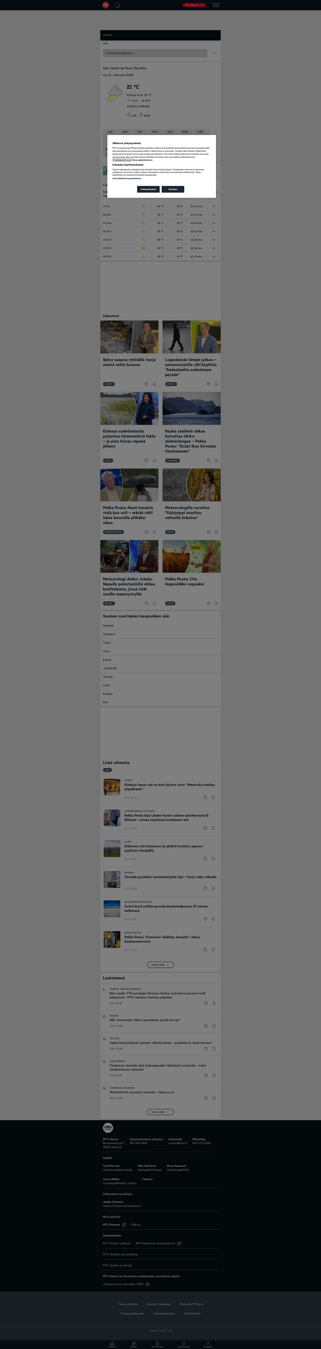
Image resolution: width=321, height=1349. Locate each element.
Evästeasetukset (148, 189)
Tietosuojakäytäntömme (142, 160)
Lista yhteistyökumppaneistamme (126, 178)
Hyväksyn (173, 189)
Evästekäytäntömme (122, 160)
